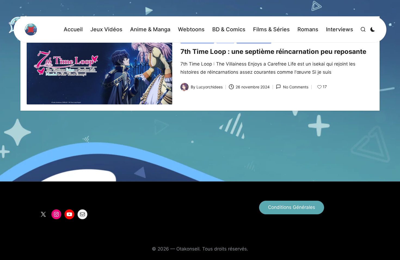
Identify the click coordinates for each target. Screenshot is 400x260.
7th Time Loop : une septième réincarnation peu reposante (273, 51)
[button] (291, 207)
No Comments (295, 87)
